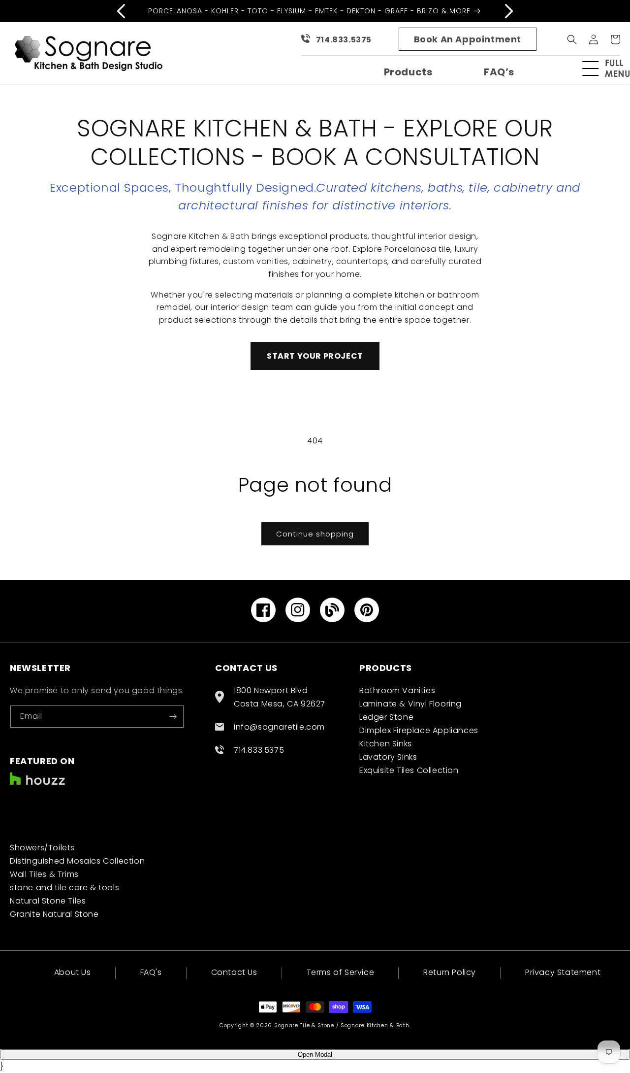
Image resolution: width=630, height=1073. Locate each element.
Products (408, 72)
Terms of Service (341, 972)
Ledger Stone (386, 717)
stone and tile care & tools (64, 887)
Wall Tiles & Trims (44, 874)
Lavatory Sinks (388, 757)
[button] (610, 68)
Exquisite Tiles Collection (409, 770)
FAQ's (151, 972)
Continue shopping (315, 534)
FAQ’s (499, 72)
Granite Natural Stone (54, 914)
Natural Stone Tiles (48, 900)
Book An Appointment (467, 39)
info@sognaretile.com (279, 727)
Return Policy (449, 972)
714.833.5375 (344, 39)
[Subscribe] (173, 716)
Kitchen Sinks (385, 743)
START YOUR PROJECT (315, 356)
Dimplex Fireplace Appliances (418, 730)
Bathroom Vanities (397, 690)
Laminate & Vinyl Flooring (410, 703)
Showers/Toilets (42, 847)
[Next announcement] (509, 11)
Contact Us (234, 972)
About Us (72, 973)
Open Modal (315, 1054)
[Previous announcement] (121, 11)
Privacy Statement (562, 972)
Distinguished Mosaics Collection (77, 861)
